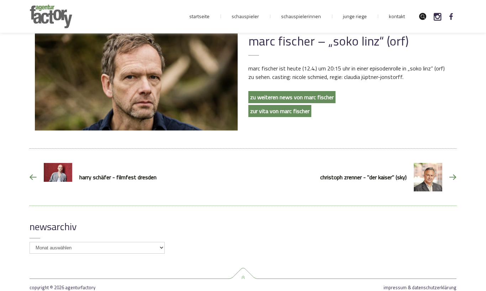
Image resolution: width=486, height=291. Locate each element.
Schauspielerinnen (301, 16)
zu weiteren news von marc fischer (292, 97)
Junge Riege (355, 16)
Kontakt (397, 16)
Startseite (199, 16)
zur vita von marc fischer (280, 111)
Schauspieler (245, 16)
